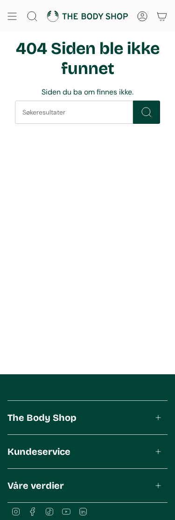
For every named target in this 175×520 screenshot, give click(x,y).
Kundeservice (38, 451)
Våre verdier (35, 485)
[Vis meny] (12, 16)
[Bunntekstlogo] (42, 386)
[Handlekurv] (162, 16)
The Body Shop (42, 417)
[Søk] (146, 112)
